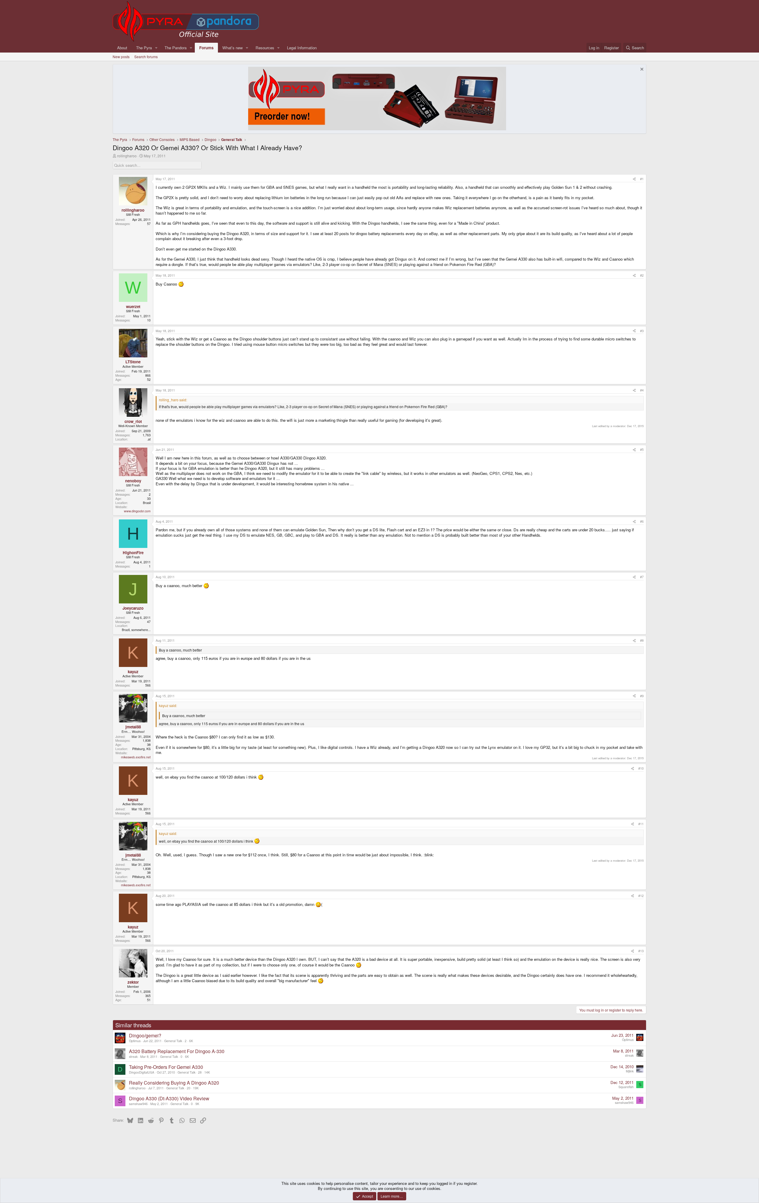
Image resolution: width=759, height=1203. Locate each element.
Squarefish (626, 1087)
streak (133, 1056)
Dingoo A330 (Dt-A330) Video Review (169, 1098)
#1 (642, 179)
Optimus (135, 1041)
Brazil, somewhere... (136, 629)
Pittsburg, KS (141, 748)
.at (149, 439)
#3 (642, 331)
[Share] (634, 179)
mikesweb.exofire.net (136, 757)
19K (196, 1088)
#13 (641, 951)
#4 (642, 390)
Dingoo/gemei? (145, 1035)
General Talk (173, 1041)
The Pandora (175, 47)
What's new (232, 47)
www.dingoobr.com (137, 511)
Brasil (147, 502)
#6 (642, 521)
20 (188, 1088)
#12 (641, 895)
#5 (642, 449)
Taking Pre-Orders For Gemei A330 (166, 1066)
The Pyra (144, 47)
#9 (642, 696)
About (122, 47)
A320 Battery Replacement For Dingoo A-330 (176, 1051)
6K (191, 1041)
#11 (641, 824)
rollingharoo (127, 155)
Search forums (146, 56)
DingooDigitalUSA (141, 1072)
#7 (642, 577)
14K (207, 1072)
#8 (642, 640)
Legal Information (302, 47)
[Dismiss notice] (641, 70)
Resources (265, 47)
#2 (642, 275)
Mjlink (630, 1071)
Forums (206, 47)
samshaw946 (138, 1103)
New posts (121, 56)
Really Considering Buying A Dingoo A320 (174, 1082)
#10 (641, 768)
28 (200, 1072)
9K (197, 1103)
